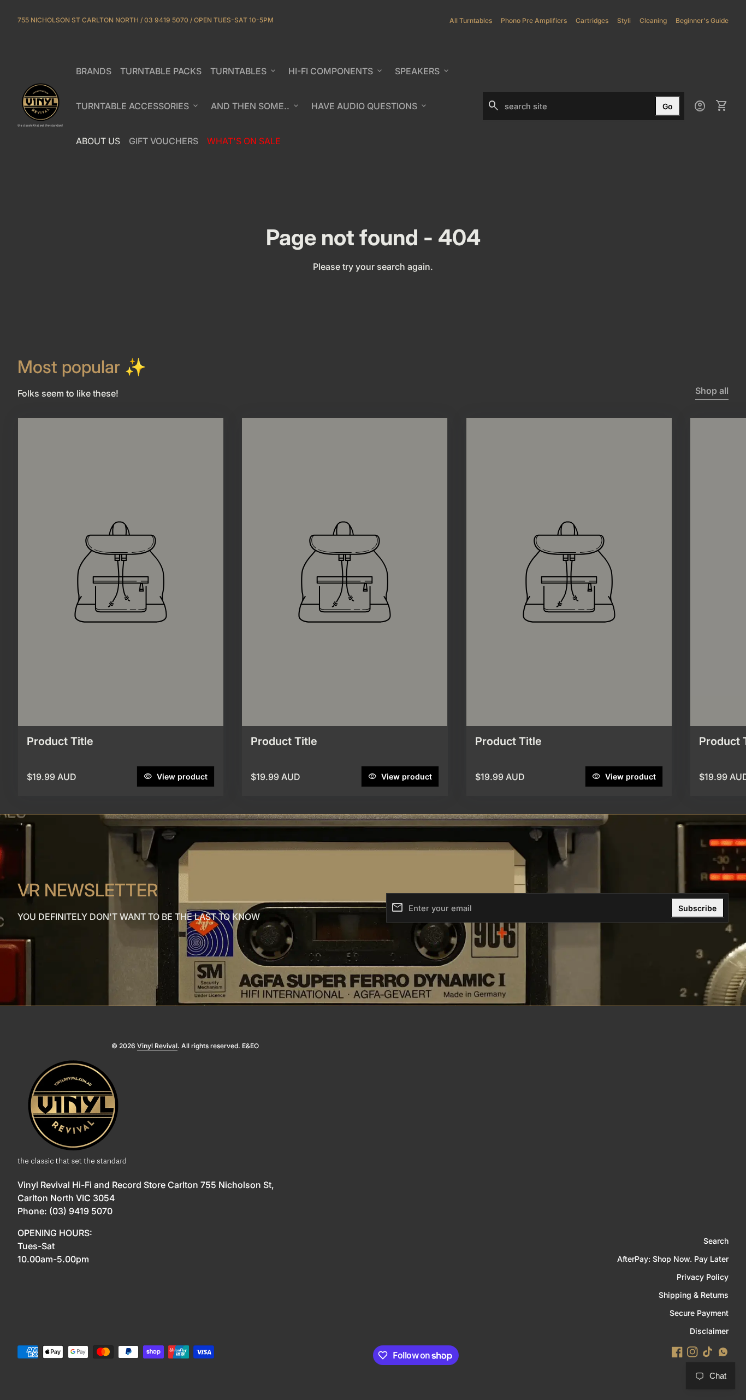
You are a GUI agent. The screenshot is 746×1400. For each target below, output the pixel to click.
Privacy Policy (703, 1276)
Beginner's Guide (702, 20)
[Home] (40, 104)
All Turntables (470, 20)
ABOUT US (100, 144)
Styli (624, 20)
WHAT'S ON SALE (245, 144)
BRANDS (95, 74)
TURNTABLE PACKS (161, 71)
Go (667, 106)
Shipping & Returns (694, 1294)
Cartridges (592, 20)
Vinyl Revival (157, 1046)
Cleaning (653, 20)
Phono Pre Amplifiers (534, 20)
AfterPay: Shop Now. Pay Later (673, 1258)
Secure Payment (699, 1313)
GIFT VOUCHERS (165, 144)
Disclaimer (709, 1331)
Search (716, 1240)
